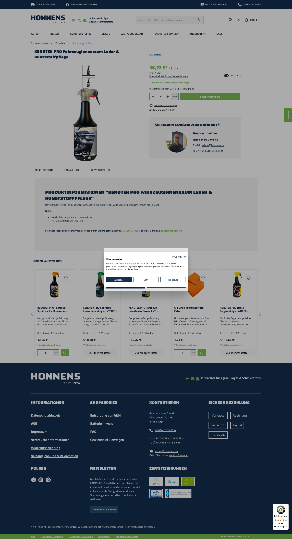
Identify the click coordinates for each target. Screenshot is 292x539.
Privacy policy (179, 256)
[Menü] (287, 506)
